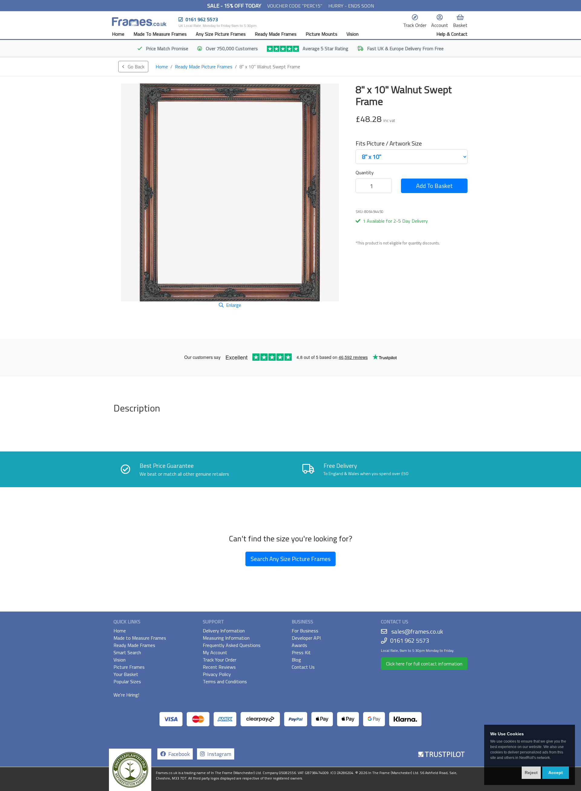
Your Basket (125, 674)
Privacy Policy (217, 674)
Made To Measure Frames (160, 34)
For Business (305, 630)
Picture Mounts (321, 34)
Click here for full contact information (424, 663)
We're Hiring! (126, 694)
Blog (296, 659)
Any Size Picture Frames (221, 34)
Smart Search (127, 652)
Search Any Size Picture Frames (290, 558)
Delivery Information (224, 630)
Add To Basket (434, 185)
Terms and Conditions (225, 681)
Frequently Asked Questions (232, 645)
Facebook (178, 754)
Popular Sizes (127, 681)
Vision (352, 34)
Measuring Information (226, 638)
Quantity (365, 172)
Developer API (306, 638)
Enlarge (233, 305)
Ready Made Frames (276, 34)
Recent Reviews (219, 667)
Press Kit (301, 652)
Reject (531, 772)
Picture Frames (129, 667)
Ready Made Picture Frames (203, 66)
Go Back (135, 66)
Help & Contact (452, 34)
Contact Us (303, 667)
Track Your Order (219, 659)
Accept (555, 772)
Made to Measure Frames (139, 638)
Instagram (218, 754)
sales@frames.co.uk (417, 631)
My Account (215, 652)
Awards (299, 645)
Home (118, 34)
